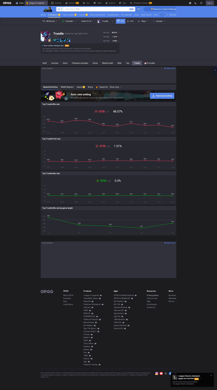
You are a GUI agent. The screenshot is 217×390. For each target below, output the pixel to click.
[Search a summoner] (131, 9)
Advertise (172, 298)
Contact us (151, 307)
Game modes (69, 15)
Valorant (87, 307)
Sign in (209, 3)
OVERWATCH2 (89, 316)
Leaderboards (113, 15)
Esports (87, 359)
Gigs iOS (117, 316)
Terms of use (152, 298)
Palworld (87, 301)
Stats (136, 15)
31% (131, 21)
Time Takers (88, 343)
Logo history (68, 304)
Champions (54, 15)
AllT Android (119, 301)
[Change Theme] (195, 3)
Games (86, 349)
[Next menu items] (162, 15)
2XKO (86, 340)
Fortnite (87, 334)
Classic (83, 15)
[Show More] (190, 3)
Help (148, 301)
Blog (65, 301)
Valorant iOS (119, 310)
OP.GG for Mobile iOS (122, 298)
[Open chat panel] (215, 70)
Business (172, 295)
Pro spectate (126, 15)
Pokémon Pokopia (91, 319)
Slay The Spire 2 (90, 328)
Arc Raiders (88, 325)
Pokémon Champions (92, 304)
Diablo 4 (87, 337)
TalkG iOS (117, 322)
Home (43, 15)
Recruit (171, 301)
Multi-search (146, 15)
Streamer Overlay (91, 365)
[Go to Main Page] (7, 3)
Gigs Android (119, 313)
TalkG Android (119, 319)
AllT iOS (117, 304)
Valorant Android (120, 307)
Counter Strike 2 (90, 331)
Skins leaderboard (97, 15)
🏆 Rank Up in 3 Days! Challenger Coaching (158, 9)
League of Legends (36, 3)
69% (122, 21)
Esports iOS (118, 328)
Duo (85, 353)
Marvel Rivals (89, 322)
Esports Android (120, 325)
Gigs (85, 362)
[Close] (211, 375)
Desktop (87, 346)
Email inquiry (152, 304)
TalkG (86, 356)
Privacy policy (152, 295)
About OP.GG (68, 295)
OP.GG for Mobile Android (124, 295)
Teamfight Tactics (91, 298)
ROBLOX (87, 313)
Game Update (159, 15)
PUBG (86, 310)
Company (67, 298)
